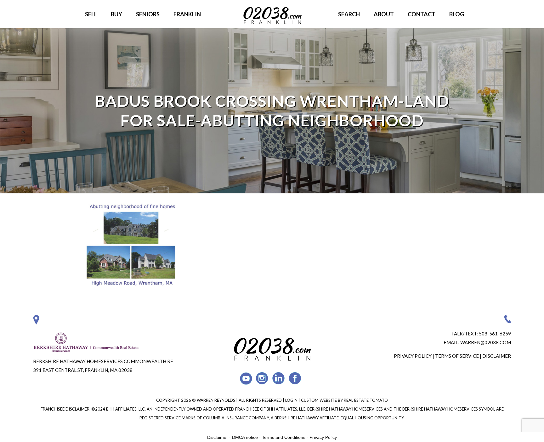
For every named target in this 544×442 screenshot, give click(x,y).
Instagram (262, 378)
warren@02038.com (485, 342)
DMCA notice (245, 437)
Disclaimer (496, 356)
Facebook (295, 378)
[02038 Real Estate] (272, 14)
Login (291, 400)
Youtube (246, 378)
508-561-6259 (495, 333)
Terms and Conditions (283, 437)
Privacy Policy (413, 356)
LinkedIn (278, 378)
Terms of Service (457, 356)
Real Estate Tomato (366, 400)
